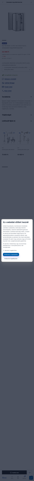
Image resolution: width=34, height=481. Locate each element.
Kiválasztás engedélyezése (10, 258)
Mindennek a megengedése (11, 254)
